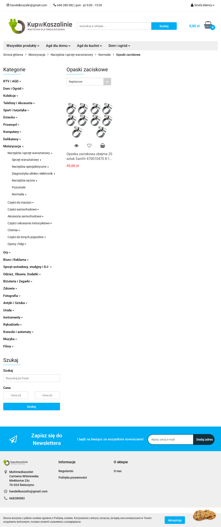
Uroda (8, 310)
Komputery (11, 132)
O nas (118, 471)
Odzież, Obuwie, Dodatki (21, 274)
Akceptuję (175, 520)
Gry (6, 252)
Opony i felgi (16, 244)
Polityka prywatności (72, 477)
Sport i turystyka (15, 110)
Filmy (7, 346)
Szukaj (31, 406)
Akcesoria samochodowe (25, 216)
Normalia (18, 194)
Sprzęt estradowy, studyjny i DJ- (26, 267)
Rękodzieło (11, 324)
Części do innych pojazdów (26, 237)
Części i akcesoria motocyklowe (29, 223)
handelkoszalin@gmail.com (28, 491)
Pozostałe (18, 187)
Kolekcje (10, 96)
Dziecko (9, 117)
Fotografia (11, 296)
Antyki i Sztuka (14, 303)
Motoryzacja (12, 146)
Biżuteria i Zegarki (17, 281)
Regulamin (65, 471)
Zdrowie (9, 288)
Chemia (13, 230)
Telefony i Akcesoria (18, 103)
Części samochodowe (22, 209)
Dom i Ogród (12, 89)
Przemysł (10, 125)
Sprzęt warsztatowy (25, 159)
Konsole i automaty (17, 332)
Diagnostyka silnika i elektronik (32, 173)
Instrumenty (12, 317)
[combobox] (88, 81)
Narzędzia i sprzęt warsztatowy (29, 153)
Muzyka (9, 339)
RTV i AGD (11, 81)
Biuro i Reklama (15, 260)
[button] (67, 462)
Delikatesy (11, 139)
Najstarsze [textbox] (75, 81)
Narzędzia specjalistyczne (29, 166)
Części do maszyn (20, 202)
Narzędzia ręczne (24, 180)
